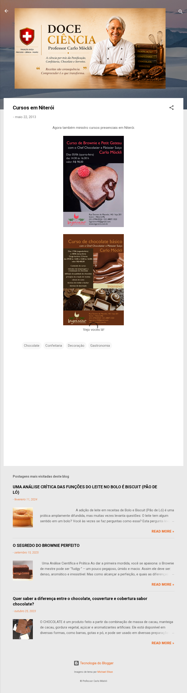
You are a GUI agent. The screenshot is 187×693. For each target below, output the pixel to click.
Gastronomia (100, 346)
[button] (171, 108)
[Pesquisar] (180, 12)
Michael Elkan (105, 671)
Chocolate (31, 346)
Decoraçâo (76, 346)
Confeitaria (53, 346)
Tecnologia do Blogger (96, 663)
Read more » (163, 531)
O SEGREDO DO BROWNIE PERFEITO (46, 545)
